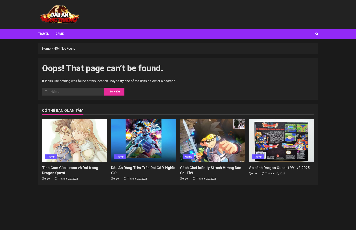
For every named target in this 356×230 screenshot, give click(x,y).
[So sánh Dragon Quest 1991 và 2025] (281, 140)
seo (47, 178)
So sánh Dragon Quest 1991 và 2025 (279, 168)
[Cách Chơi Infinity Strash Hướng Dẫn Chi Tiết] (212, 140)
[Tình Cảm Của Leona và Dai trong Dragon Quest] (74, 140)
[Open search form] (316, 34)
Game (59, 33)
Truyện (43, 33)
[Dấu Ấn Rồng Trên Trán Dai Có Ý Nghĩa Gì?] (143, 140)
